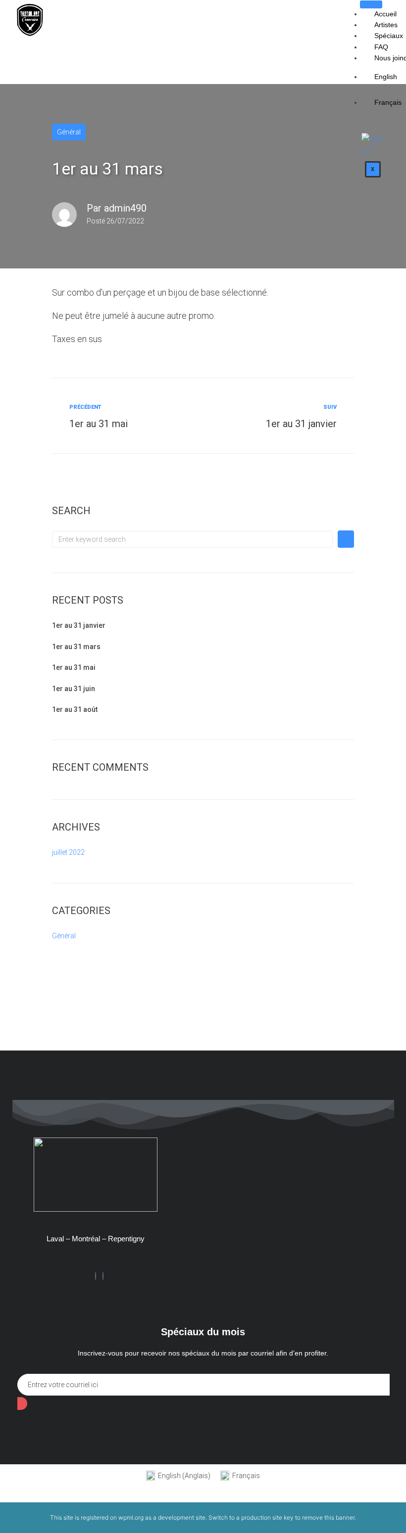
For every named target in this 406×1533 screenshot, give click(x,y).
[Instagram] (102, 1275)
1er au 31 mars (76, 647)
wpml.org (131, 1517)
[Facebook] (95, 1275)
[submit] (22, 1403)
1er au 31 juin (73, 689)
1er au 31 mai (74, 667)
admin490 (125, 208)
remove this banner (328, 1517)
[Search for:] (192, 539)
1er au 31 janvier (78, 625)
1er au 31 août (75, 709)
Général (69, 132)
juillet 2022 (68, 852)
